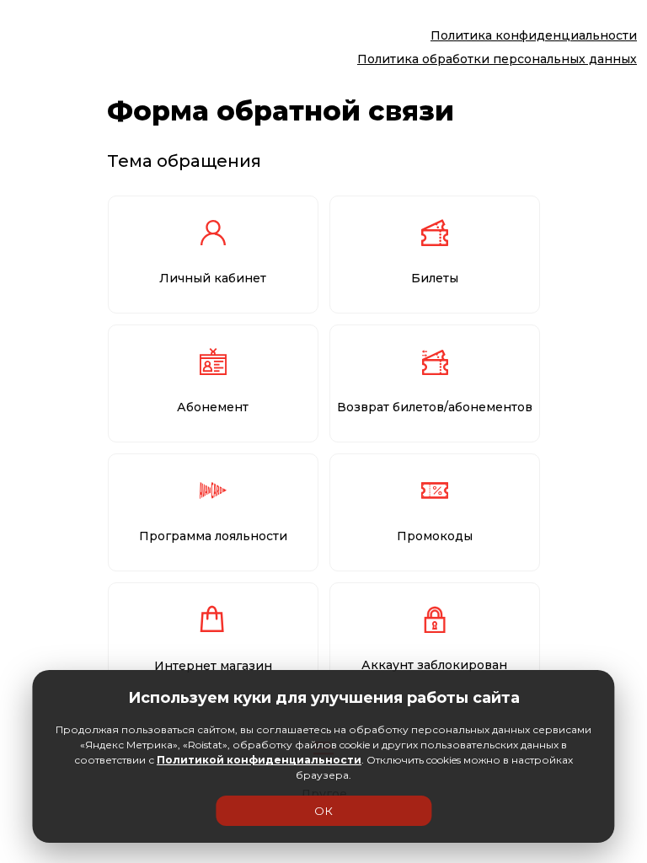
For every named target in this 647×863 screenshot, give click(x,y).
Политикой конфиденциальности (259, 759)
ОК (323, 810)
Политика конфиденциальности (533, 35)
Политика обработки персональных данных (497, 59)
